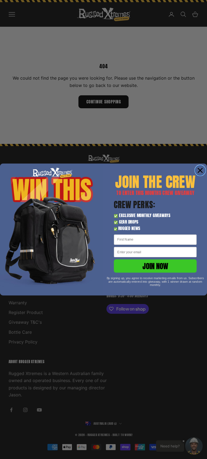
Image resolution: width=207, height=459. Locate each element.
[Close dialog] (200, 170)
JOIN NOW (155, 266)
